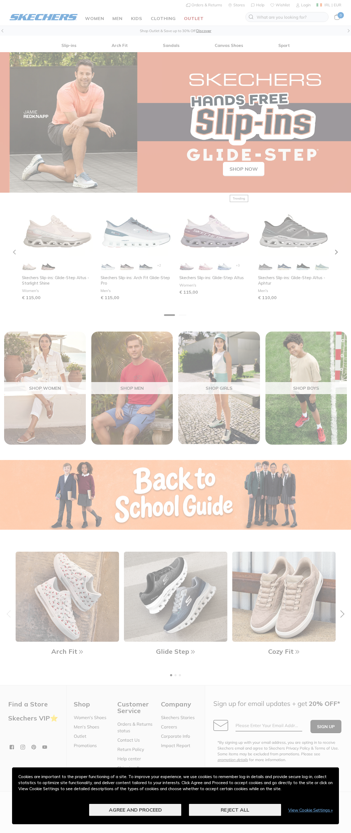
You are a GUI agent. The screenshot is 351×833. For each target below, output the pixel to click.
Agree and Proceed (135, 810)
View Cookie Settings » (310, 810)
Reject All (235, 810)
